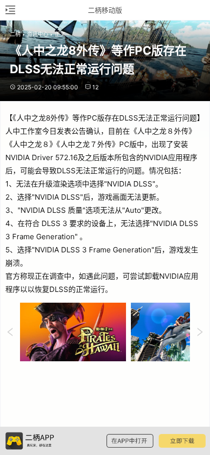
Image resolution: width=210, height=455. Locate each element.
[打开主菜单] (10, 10)
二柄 (15, 34)
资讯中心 (37, 34)
